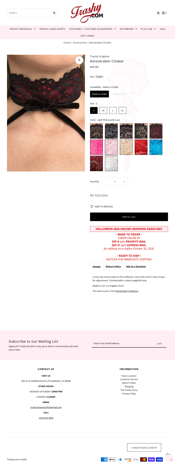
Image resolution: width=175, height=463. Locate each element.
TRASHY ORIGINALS (20, 28)
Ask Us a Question (136, 266)
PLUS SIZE (146, 28)
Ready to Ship (120, 93)
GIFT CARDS (87, 35)
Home (67, 42)
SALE (162, 28)
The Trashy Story (129, 390)
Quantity (94, 181)
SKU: (92, 76)
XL (122, 110)
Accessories (79, 42)
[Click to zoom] (79, 60)
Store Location (129, 375)
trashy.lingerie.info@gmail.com (46, 407)
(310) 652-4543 (46, 417)
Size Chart (101, 195)
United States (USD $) (144, 447)
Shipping (129, 386)
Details (96, 266)
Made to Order (99, 94)
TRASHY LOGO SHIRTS (52, 28)
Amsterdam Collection (127, 291)
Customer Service (129, 379)
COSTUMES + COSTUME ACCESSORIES (90, 28)
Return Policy (113, 266)
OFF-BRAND (126, 28)
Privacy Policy (129, 393)
